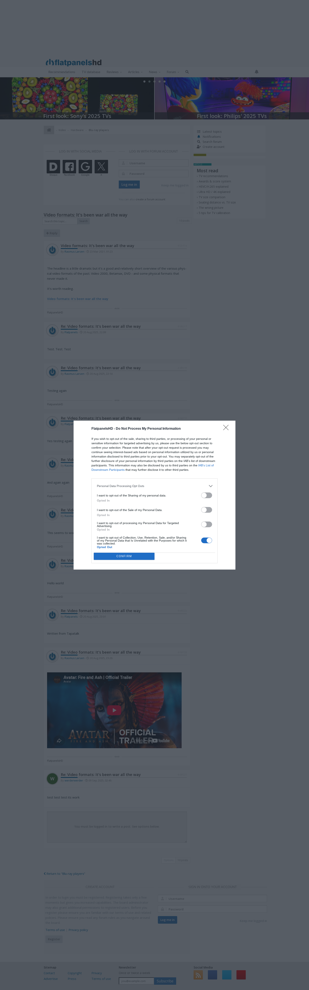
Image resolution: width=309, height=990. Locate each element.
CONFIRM (124, 556)
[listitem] (154, 486)
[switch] (206, 495)
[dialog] (154, 495)
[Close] (227, 429)
